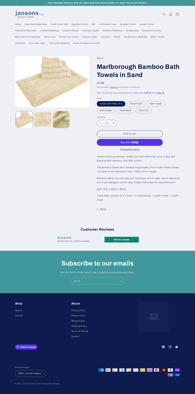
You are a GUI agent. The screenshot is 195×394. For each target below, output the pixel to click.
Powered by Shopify (51, 384)
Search (18, 310)
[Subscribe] (121, 281)
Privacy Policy (78, 310)
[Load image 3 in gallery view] (61, 119)
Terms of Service (79, 331)
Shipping (113, 87)
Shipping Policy (79, 326)
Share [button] (103, 209)
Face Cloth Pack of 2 (111, 104)
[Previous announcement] (16, 3)
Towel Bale (125, 110)
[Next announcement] (179, 3)
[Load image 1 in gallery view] (24, 119)
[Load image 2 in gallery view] (42, 119)
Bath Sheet (106, 110)
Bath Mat (144, 110)
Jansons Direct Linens (32, 384)
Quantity (101, 117)
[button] (164, 14)
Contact (19, 316)
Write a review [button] (121, 239)
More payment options (130, 149)
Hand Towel (136, 104)
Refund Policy (78, 321)
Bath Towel (156, 104)
